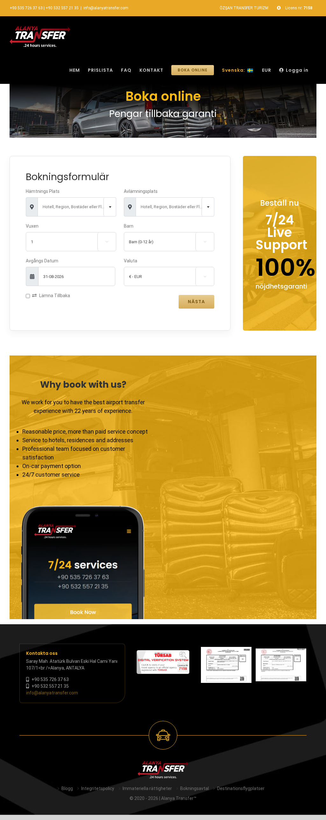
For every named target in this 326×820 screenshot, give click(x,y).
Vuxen (32, 226)
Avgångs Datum (42, 260)
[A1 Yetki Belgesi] (281, 665)
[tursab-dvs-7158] (163, 653)
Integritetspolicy (97, 788)
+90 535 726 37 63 (26, 8)
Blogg (67, 788)
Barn (128, 226)
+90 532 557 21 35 (62, 8)
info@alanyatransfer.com (105, 8)
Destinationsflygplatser (241, 788)
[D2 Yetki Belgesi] (226, 665)
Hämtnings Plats (43, 191)
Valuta (130, 260)
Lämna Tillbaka (54, 295)
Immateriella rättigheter (147, 788)
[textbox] (77, 207)
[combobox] (77, 206)
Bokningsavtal (194, 788)
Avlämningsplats (141, 191)
